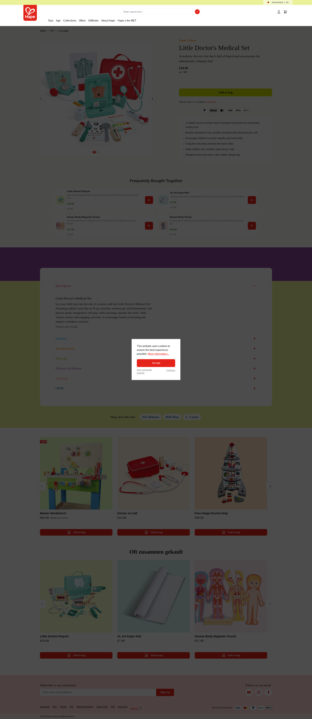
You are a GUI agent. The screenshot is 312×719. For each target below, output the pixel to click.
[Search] (197, 11)
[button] (277, 2)
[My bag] (285, 12)
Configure (170, 370)
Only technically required (144, 371)
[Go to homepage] (30, 13)
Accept (156, 363)
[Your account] (279, 12)
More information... (158, 354)
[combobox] (158, 11)
